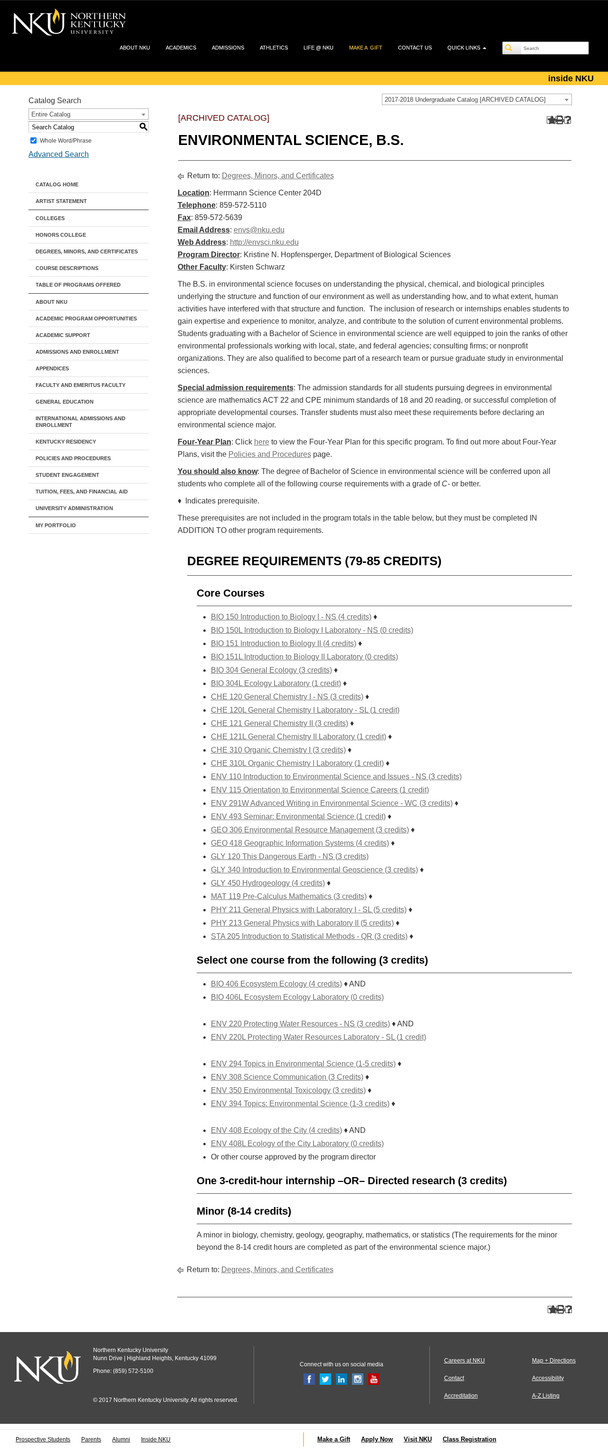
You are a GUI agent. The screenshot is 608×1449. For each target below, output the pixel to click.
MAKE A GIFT (365, 47)
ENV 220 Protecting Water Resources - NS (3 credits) (300, 1024)
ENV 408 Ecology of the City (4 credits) (276, 1130)
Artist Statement (61, 201)
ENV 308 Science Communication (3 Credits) (287, 1077)
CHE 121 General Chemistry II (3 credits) (279, 723)
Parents (91, 1439)
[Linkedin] (341, 1378)
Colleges (50, 218)
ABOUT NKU (135, 47)
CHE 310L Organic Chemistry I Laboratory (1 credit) (297, 763)
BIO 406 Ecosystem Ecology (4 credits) (276, 984)
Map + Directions (554, 1360)
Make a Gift (333, 1439)
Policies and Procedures (73, 458)
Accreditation (461, 1395)
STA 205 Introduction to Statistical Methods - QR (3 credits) (309, 936)
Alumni (121, 1439)
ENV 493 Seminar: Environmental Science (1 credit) (298, 816)
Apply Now (377, 1439)
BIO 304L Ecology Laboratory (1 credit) (276, 683)
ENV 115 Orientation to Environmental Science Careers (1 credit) (320, 790)
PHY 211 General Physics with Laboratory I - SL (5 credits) (309, 910)
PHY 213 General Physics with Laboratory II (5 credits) (302, 923)
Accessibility (548, 1378)
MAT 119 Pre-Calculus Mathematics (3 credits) (289, 896)
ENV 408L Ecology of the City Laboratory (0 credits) (297, 1144)
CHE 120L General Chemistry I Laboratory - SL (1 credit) (305, 710)
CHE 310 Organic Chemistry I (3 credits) (278, 750)
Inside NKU (156, 1439)
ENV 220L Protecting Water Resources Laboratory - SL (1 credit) (318, 1037)
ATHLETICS (274, 47)
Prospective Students (43, 1439)
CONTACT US (415, 47)
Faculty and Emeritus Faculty (80, 385)
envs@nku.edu (259, 230)
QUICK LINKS (464, 47)
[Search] (512, 48)
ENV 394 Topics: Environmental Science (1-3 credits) (300, 1104)
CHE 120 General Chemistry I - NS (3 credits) (287, 697)
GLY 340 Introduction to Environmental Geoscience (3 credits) (314, 870)
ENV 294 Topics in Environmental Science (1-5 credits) (303, 1064)
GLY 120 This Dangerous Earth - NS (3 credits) (290, 856)
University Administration (74, 508)
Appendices (52, 368)
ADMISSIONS (228, 47)
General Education (65, 402)
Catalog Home (57, 184)
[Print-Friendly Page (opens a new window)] (558, 120)
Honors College (61, 235)
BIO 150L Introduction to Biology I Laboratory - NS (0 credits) (312, 630)
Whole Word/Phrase (66, 140)
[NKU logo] (69, 24)
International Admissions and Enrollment (80, 421)
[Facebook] (309, 1378)
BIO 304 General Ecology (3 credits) (271, 670)
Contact (454, 1378)
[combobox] (477, 99)
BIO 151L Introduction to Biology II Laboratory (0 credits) (304, 657)
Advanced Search (58, 154)
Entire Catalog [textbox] (50, 114)
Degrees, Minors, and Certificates (87, 251)
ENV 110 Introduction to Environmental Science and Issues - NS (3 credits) (336, 777)
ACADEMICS (181, 47)
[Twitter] (325, 1378)
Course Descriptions (67, 268)
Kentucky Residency (66, 441)
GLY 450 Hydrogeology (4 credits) (268, 883)
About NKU (51, 302)
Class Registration (469, 1439)
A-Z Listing (546, 1395)
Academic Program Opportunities (86, 318)
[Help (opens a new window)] (567, 120)
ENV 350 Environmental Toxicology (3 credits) (288, 1090)
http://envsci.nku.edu (264, 242)
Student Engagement (67, 475)
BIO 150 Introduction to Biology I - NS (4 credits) (291, 617)
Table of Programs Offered (78, 285)
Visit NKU (418, 1439)
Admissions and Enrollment (77, 352)
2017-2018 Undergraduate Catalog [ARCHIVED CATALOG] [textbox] (465, 99)
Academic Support (63, 335)
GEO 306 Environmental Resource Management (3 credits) (310, 830)
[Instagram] (358, 1378)
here (261, 442)
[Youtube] (374, 1378)
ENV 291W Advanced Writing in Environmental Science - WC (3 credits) (332, 803)
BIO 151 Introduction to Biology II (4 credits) (283, 643)
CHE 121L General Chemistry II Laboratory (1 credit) (298, 737)
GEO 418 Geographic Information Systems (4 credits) (300, 843)
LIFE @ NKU (318, 47)
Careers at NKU (464, 1360)
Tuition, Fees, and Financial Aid (82, 491)
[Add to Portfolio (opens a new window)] (550, 120)
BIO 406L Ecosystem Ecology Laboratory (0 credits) (297, 997)
